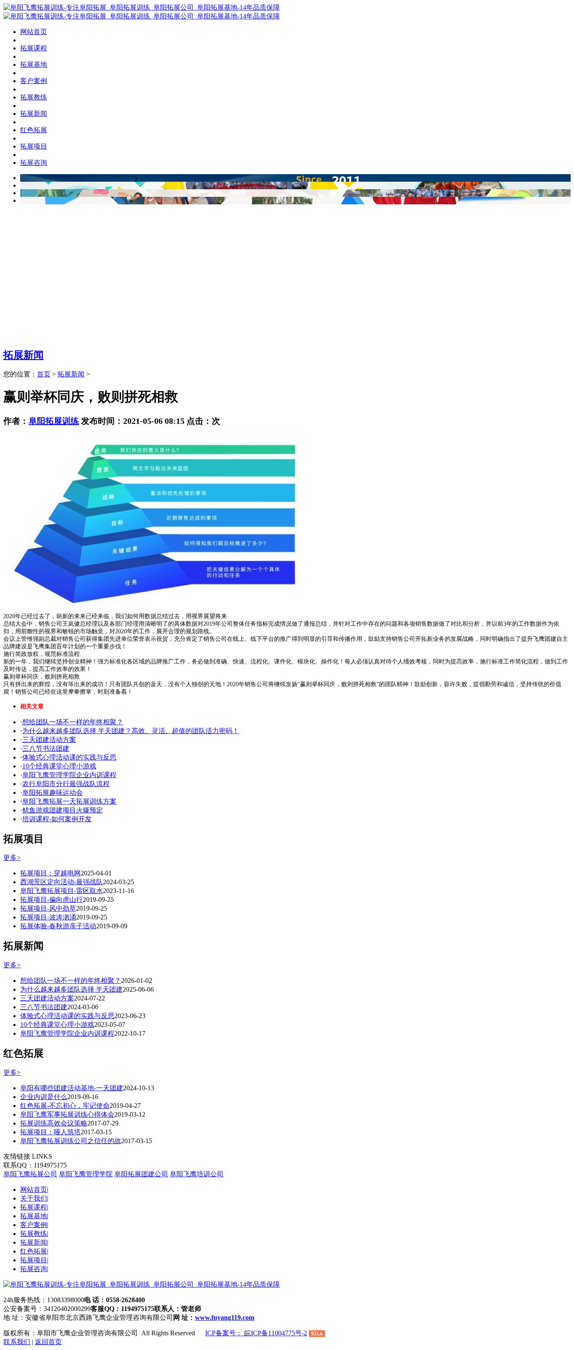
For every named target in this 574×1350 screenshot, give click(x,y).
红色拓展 (33, 1251)
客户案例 (33, 1224)
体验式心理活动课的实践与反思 (69, 757)
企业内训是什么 (43, 1096)
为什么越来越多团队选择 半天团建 (71, 989)
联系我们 (16, 1341)
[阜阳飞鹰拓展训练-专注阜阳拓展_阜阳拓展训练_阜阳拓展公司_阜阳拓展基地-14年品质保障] (141, 7)
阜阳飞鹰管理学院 (86, 1174)
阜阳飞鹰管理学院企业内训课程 (69, 774)
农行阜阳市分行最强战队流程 (66, 783)
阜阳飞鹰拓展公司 (30, 1174)
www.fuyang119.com (224, 1317)
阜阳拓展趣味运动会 (52, 792)
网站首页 (33, 31)
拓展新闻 (23, 355)
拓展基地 (33, 1215)
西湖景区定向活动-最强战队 (61, 881)
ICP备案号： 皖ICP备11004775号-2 (256, 1333)
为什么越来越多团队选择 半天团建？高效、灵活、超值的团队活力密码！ (130, 730)
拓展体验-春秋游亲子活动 (58, 926)
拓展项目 (33, 1260)
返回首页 (48, 1341)
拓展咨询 (33, 1268)
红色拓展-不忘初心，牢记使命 (65, 1105)
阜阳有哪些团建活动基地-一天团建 (71, 1087)
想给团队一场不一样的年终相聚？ (72, 722)
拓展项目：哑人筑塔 (50, 1132)
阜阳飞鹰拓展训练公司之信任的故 (70, 1140)
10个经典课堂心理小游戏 (59, 766)
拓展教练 (33, 1233)
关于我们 (33, 1198)
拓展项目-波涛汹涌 (48, 917)
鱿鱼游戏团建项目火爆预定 (62, 810)
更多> (12, 857)
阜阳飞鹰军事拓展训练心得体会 (67, 1114)
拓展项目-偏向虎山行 (51, 899)
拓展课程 (33, 1207)
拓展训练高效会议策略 (53, 1123)
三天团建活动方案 (49, 739)
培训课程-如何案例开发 (57, 819)
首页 (43, 374)
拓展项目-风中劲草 (48, 908)
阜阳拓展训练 (54, 421)
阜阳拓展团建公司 (141, 1174)
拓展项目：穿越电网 (50, 873)
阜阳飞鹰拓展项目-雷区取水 (61, 890)
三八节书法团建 (45, 748)
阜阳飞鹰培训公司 (197, 1174)
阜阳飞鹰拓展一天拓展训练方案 (69, 801)
